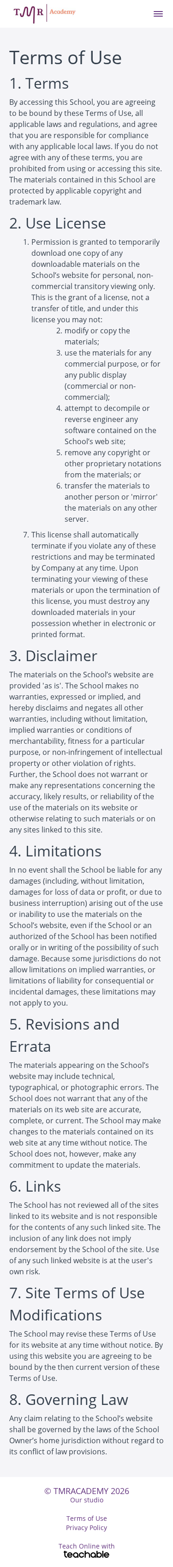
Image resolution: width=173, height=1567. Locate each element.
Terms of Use (86, 1518)
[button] (158, 14)
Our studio (86, 1499)
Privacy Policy (86, 1527)
